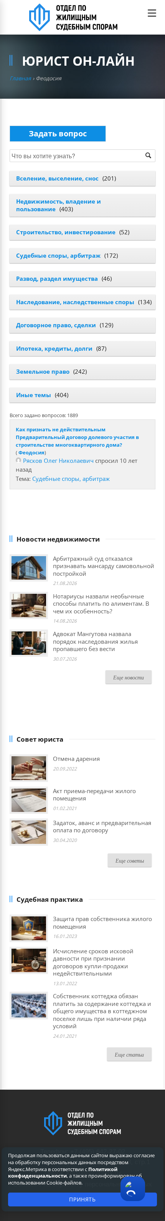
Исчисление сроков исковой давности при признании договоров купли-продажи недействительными (93, 962)
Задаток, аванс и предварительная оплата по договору (102, 826)
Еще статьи (129, 1054)
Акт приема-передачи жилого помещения (94, 794)
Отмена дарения (76, 758)
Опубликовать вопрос (58, 133)
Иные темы (33, 395)
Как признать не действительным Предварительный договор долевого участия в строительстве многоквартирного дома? (77, 437)
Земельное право (42, 371)
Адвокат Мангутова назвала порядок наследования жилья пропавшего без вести (95, 641)
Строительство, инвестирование (66, 232)
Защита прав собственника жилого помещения (102, 922)
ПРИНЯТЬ (82, 1199)
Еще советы (130, 860)
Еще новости (128, 677)
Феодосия (31, 452)
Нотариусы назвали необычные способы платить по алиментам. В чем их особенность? (101, 603)
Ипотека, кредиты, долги (54, 348)
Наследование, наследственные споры (75, 302)
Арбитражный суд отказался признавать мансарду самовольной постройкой (103, 566)
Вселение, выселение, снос (57, 178)
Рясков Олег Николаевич (58, 460)
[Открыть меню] (152, 13)
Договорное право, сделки (56, 325)
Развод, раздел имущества (57, 278)
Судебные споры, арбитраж (58, 255)
